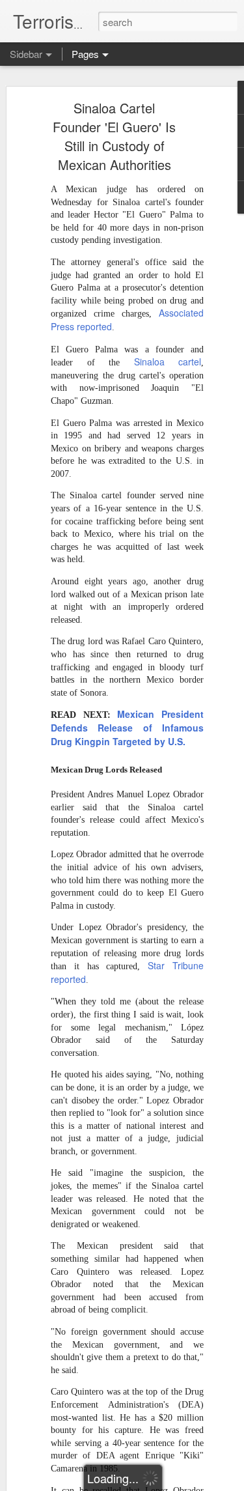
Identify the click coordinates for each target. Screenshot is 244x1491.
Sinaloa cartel (160, 361)
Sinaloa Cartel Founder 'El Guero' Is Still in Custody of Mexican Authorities (114, 136)
